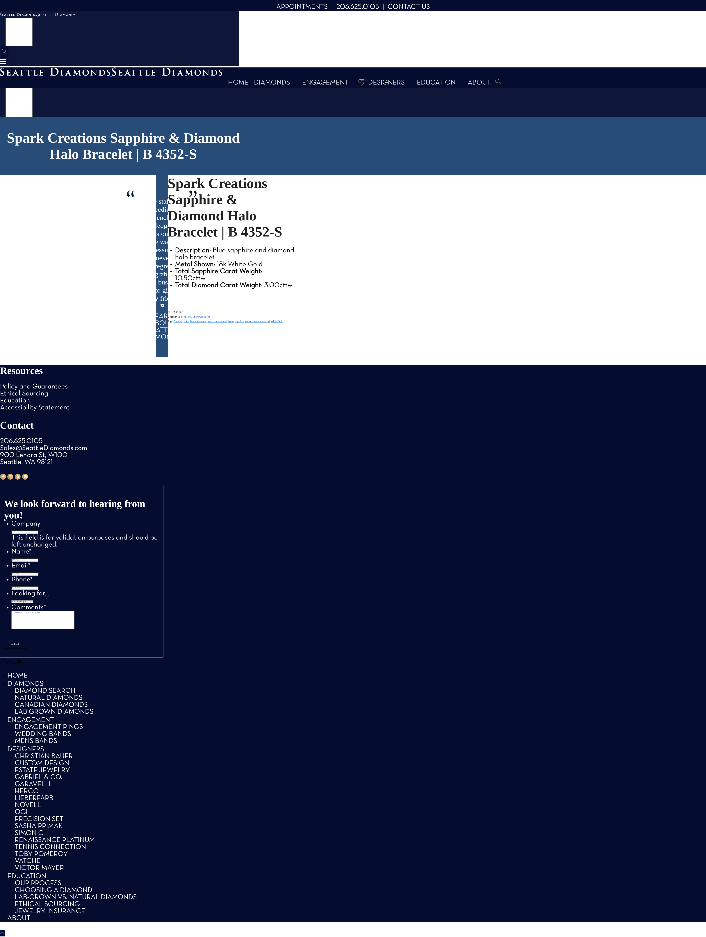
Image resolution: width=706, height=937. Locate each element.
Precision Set (39, 819)
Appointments (302, 7)
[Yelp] (18, 477)
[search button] (4, 52)
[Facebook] (3, 477)
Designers (386, 83)
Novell (28, 805)
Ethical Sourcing (24, 393)
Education (436, 83)
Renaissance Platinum (55, 840)
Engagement (325, 83)
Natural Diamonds (48, 698)
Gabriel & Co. (38, 777)
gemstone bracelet (217, 321)
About (479, 83)
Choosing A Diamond (53, 890)
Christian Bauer (44, 756)
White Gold (277, 321)
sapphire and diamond (257, 321)
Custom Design (42, 763)
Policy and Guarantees (34, 387)
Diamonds (272, 83)
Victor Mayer (39, 868)
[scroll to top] (2, 933)
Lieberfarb (34, 798)
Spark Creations (201, 317)
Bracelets (186, 317)
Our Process (38, 883)
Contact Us (409, 7)
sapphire (239, 321)
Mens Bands (36, 741)
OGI (21, 812)
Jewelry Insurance (50, 911)
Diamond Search (45, 691)
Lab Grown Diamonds (54, 712)
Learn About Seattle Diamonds (162, 327)
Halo (230, 321)
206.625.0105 (357, 7)
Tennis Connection (50, 847)
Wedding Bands (43, 734)
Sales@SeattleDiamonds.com (43, 448)
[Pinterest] (25, 477)
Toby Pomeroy (41, 854)
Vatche (27, 861)
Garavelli (33, 784)
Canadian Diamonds (51, 705)
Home (238, 83)
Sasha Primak (39, 826)
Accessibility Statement (34, 407)
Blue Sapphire (181, 321)
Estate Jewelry (42, 770)
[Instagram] (10, 477)
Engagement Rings (49, 727)
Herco (27, 791)
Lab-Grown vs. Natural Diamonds (76, 897)
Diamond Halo (198, 321)
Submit (15, 644)
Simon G (29, 833)
